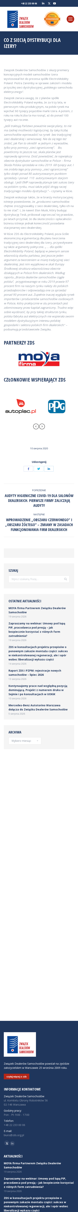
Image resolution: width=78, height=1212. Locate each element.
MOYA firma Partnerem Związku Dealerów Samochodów (37, 610)
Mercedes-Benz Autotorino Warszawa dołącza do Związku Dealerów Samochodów (38, 707)
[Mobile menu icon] (70, 19)
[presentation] (36, 427)
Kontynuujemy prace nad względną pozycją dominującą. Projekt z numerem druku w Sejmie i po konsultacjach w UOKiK (38, 690)
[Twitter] (38, 469)
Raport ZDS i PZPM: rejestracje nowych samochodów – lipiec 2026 (35, 672)
